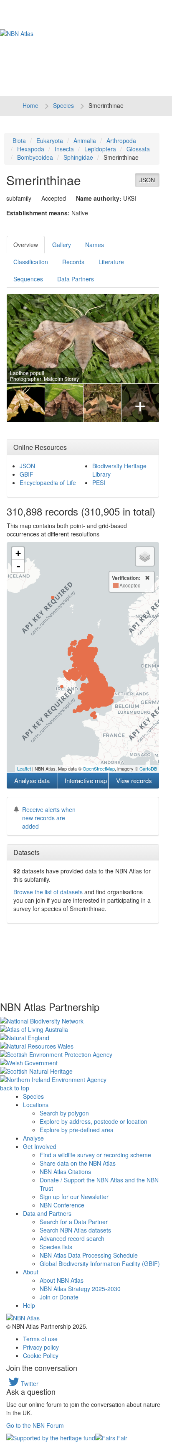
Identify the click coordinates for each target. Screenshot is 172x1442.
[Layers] (145, 556)
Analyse (33, 1138)
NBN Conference (62, 1205)
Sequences (28, 279)
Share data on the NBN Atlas (78, 1163)
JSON (147, 180)
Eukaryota (49, 140)
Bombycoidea (35, 157)
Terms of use (40, 1339)
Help (29, 1305)
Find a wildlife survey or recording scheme (95, 1155)
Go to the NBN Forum (35, 1425)
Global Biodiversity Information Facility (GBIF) (100, 1263)
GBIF (26, 474)
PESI (98, 482)
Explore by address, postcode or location (93, 1121)
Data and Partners (47, 1213)
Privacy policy (41, 1347)
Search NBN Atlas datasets (75, 1230)
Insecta (64, 149)
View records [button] (134, 780)
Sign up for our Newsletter (74, 1196)
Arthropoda (121, 140)
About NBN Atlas (61, 1280)
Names (94, 244)
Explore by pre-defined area (77, 1130)
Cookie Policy (40, 1355)
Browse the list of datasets (48, 892)
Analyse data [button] (32, 780)
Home (30, 105)
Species (63, 105)
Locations (35, 1104)
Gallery (61, 244)
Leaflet (24, 768)
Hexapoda (30, 149)
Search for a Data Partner (74, 1221)
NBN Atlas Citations (65, 1171)
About (30, 1272)
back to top (14, 1088)
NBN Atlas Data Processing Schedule (89, 1255)
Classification (30, 262)
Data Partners (75, 279)
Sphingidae (78, 157)
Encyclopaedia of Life (48, 482)
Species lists (56, 1247)
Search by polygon (64, 1113)
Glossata (138, 149)
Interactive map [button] (86, 780)
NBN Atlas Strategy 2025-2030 (80, 1288)
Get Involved (39, 1146)
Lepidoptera (100, 149)
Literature (111, 262)
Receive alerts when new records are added (49, 817)
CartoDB (148, 768)
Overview (25, 244)
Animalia (84, 140)
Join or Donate (59, 1297)
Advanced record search (72, 1238)
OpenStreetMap (99, 768)
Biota (19, 140)
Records (73, 262)
